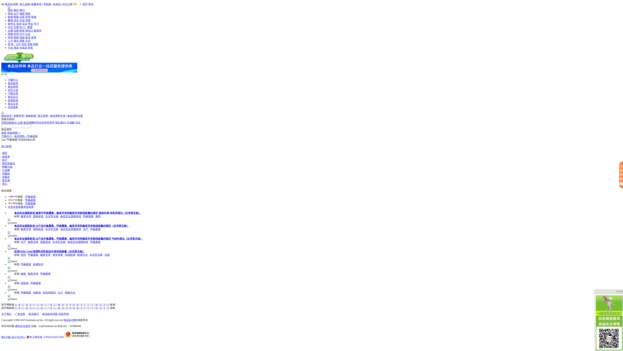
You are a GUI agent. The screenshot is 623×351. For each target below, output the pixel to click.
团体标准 (13, 100)
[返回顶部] (1, 343)
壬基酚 (71, 122)
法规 (16, 30)
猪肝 (4, 153)
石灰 (77, 122)
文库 (28, 40)
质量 (10, 34)
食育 (33, 37)
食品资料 (13, 86)
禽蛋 (98, 216)
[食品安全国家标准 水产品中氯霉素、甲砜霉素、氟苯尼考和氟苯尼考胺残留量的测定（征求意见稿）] (9, 232)
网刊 (22, 10)
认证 (28, 34)
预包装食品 (8, 163)
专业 (22, 20)
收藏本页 (36, 4)
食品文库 (13, 103)
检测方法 (82, 255)
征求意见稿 (51, 216)
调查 (22, 40)
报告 (28, 13)
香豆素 (6, 180)
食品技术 (6, 115)
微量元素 (7, 166)
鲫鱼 (23, 273)
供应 (24, 44)
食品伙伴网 (11, 4)
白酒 (20, 122)
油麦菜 (6, 156)
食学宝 (12, 23)
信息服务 (13, 107)
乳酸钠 (6, 173)
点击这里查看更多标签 (21, 207)
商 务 (11, 44)
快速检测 (70, 255)
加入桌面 (25, 4)
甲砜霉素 (30, 196)
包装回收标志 (9, 122)
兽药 (23, 255)
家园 (29, 27)
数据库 (38, 30)
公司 (18, 44)
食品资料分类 (58, 115)
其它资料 (43, 115)
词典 (28, 20)
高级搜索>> (13, 132)
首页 (85, 4)
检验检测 (31, 115)
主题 (16, 27)
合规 (10, 30)
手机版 (47, 4)
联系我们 (34, 314)
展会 (16, 40)
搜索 (3, 132)
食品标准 (13, 83)
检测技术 (38, 264)
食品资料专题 (75, 115)
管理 (28, 17)
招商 (35, 44)
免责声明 (63, 314)
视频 (16, 37)
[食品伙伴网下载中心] (18, 61)
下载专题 (13, 93)
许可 (22, 34)
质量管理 (18, 115)
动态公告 (13, 90)
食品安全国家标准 (70, 216)
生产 (16, 13)
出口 (60, 292)
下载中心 (13, 79)
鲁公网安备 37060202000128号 (47, 337)
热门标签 (6, 146)
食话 (28, 37)
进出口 (29, 30)
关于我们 (6, 314)
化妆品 (57, 4)
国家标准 (38, 216)
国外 (16, 10)
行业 (10, 47)
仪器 (22, 17)
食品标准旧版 (50, 314)
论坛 (10, 27)
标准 (22, 30)
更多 (30, 47)
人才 (10, 40)
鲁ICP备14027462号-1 (13, 337)
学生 (30, 23)
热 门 (23, 27)
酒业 (16, 47)
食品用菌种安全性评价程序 (39, 122)
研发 (10, 13)
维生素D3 (60, 122)
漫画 (22, 37)
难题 (22, 13)
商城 (33, 17)
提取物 (25, 283)
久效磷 (6, 170)
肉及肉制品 (49, 292)
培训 (18, 23)
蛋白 (4, 183)
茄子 (4, 160)
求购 (29, 44)
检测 (10, 17)
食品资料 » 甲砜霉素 (26, 136)
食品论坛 (13, 97)
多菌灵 (6, 177)
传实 (16, 20)
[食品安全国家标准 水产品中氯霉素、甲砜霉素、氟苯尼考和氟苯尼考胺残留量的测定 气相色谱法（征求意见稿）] (9, 245)
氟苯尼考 (26, 216)
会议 (24, 23)
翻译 (10, 20)
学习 (36, 23)
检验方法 (70, 292)
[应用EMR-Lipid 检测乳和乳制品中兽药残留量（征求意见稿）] (9, 257)
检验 (16, 17)
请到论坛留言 (23, 326)
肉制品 (37, 292)
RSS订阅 (67, 4)
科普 (10, 37)
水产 (85, 229)
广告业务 (20, 314)
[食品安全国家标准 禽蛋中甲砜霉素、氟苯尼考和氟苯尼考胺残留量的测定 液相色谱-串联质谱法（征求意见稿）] (9, 219)
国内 (10, 10)
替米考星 (58, 255)
